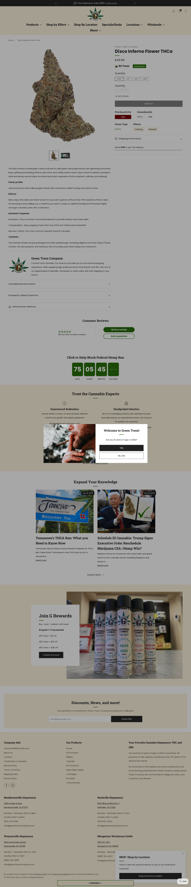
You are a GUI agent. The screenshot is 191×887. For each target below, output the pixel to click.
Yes (121, 447)
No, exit (121, 455)
